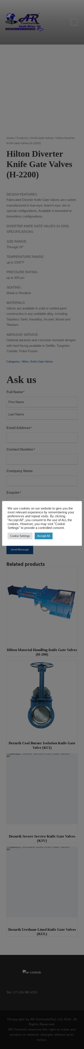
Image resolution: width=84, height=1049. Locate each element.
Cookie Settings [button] (20, 536)
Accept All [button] (43, 536)
